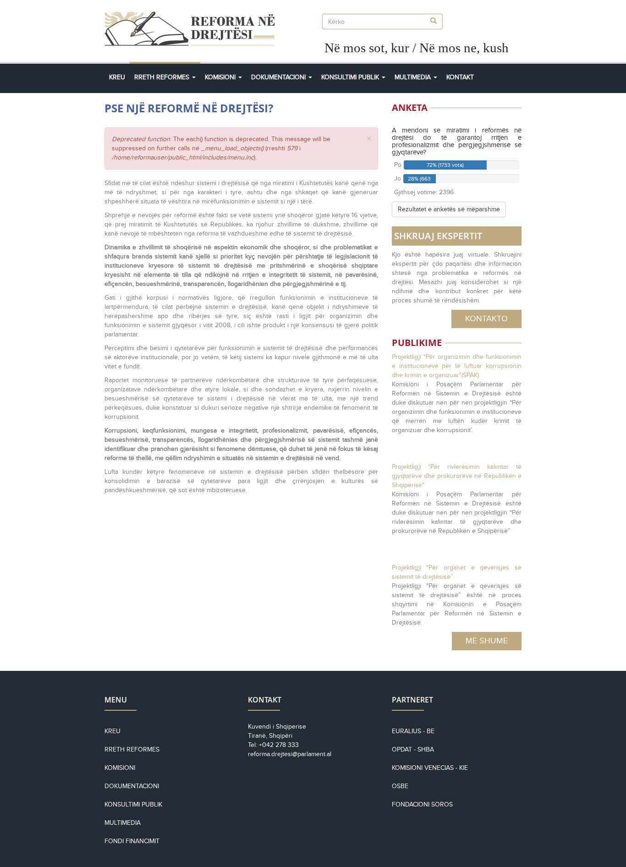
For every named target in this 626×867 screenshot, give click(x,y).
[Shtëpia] (193, 28)
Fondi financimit (131, 841)
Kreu (117, 77)
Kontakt (460, 77)
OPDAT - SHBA (413, 749)
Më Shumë (487, 640)
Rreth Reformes (162, 77)
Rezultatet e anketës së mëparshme (449, 209)
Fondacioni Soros (422, 804)
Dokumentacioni (279, 77)
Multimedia (414, 77)
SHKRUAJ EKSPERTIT (438, 236)
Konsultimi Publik (351, 77)
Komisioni (221, 77)
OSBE (400, 786)
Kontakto (486, 318)
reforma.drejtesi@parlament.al (289, 754)
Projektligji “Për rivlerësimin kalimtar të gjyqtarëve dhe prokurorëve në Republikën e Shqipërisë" (457, 475)
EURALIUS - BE (413, 731)
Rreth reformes (131, 749)
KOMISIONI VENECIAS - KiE (430, 767)
